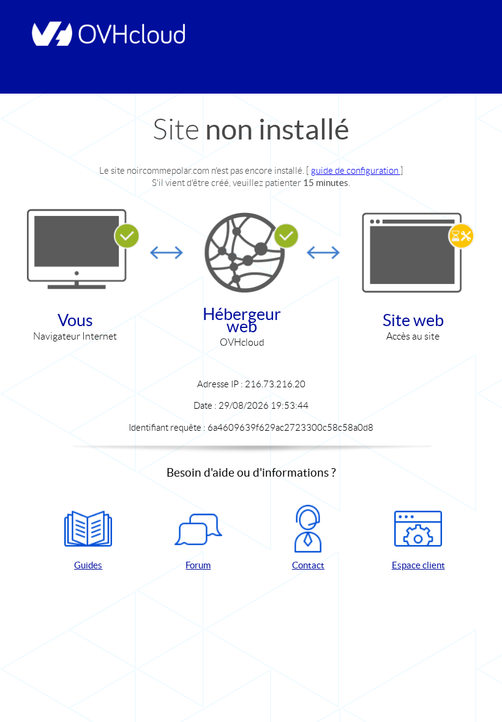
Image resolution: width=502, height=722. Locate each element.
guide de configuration (355, 170)
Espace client (418, 565)
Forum (198, 565)
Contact (308, 565)
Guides (88, 565)
